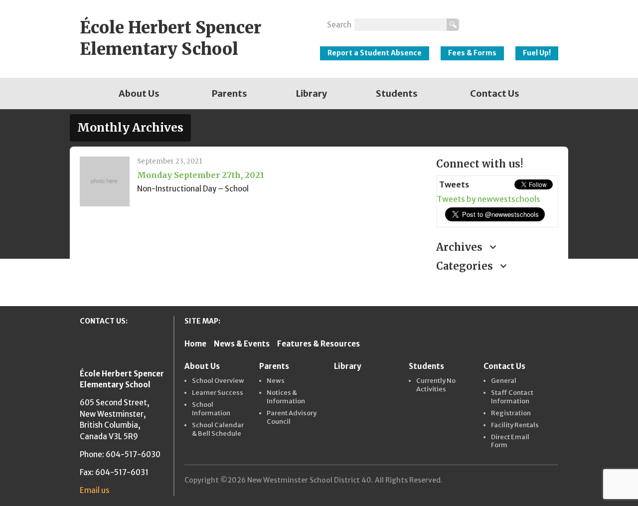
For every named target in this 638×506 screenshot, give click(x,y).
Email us (94, 490)
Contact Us (494, 93)
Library (311, 93)
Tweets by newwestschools (488, 199)
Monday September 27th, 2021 (200, 175)
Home (195, 343)
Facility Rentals (515, 425)
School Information (211, 409)
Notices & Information (286, 397)
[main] (250, 217)
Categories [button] (465, 266)
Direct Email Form (510, 441)
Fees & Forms (472, 52)
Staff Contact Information (512, 397)
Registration (511, 413)
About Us (139, 93)
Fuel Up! (537, 52)
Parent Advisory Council (292, 417)
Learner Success (217, 393)
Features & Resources (318, 343)
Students (397, 93)
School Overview (218, 381)
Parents (229, 93)
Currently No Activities (436, 385)
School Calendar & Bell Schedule (218, 429)
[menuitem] (139, 93)
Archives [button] (460, 247)
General (503, 381)
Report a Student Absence (374, 52)
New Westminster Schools (513, 20)
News (276, 381)
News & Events (242, 343)
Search (339, 24)
